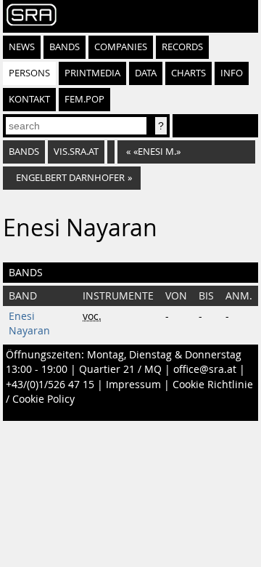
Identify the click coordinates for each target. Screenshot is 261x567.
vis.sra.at (76, 151)
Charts (188, 73)
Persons (29, 73)
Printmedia (92, 73)
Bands (64, 47)
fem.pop (84, 99)
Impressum (133, 384)
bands (24, 151)
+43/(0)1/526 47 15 (50, 384)
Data (146, 73)
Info (231, 73)
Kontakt (29, 99)
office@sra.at (204, 369)
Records (182, 47)
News (22, 47)
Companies (120, 47)
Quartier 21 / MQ (120, 369)
